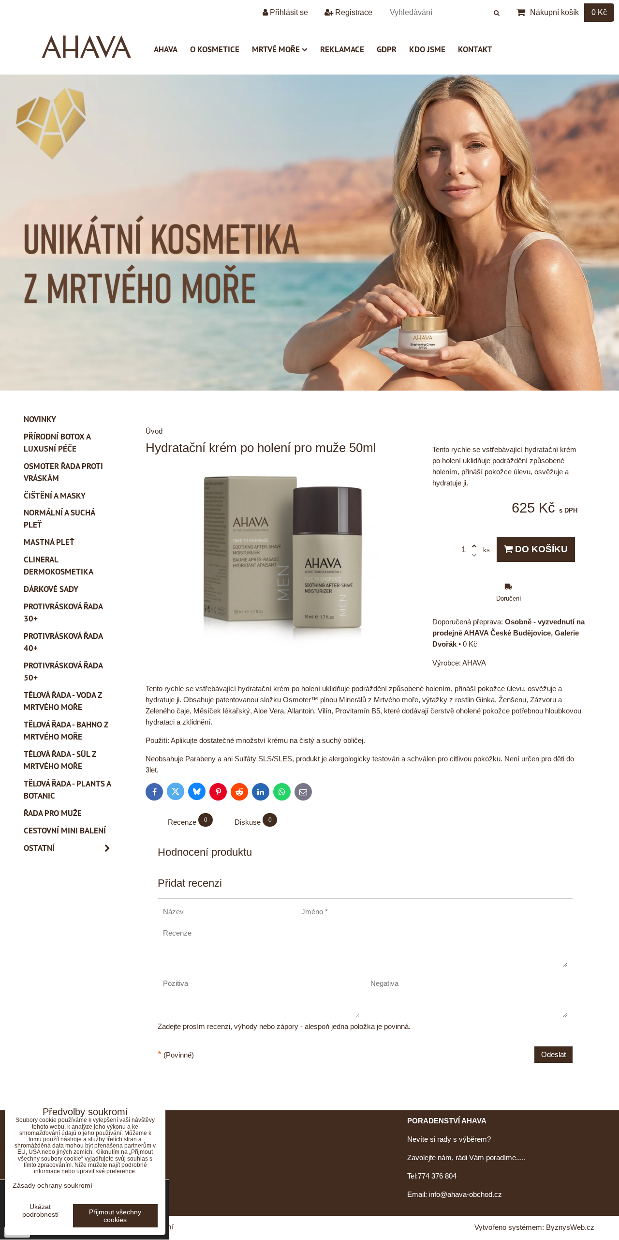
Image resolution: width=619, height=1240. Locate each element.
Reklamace (342, 49)
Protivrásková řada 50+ (63, 671)
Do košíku (540, 549)
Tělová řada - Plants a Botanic (67, 789)
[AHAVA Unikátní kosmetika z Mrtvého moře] (309, 388)
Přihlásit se (288, 12)
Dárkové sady (51, 589)
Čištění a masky (55, 495)
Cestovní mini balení (65, 830)
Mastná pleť (49, 542)
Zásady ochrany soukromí (52, 1185)
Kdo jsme (427, 49)
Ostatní (39, 848)
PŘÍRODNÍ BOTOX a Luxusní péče (57, 442)
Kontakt (475, 49)
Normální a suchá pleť (59, 518)
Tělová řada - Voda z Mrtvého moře (63, 701)
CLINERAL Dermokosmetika (58, 565)
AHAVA (165, 49)
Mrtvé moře (276, 49)
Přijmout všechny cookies (115, 1216)
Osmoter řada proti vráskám (63, 472)
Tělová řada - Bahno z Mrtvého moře (66, 730)
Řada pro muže (53, 813)
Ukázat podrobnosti (40, 1210)
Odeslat (553, 1054)
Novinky (40, 419)
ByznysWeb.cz (570, 1227)
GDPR (387, 49)
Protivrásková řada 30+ (63, 612)
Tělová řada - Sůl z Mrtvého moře (60, 760)
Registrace (352, 12)
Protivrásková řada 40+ (63, 642)
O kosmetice (214, 49)
